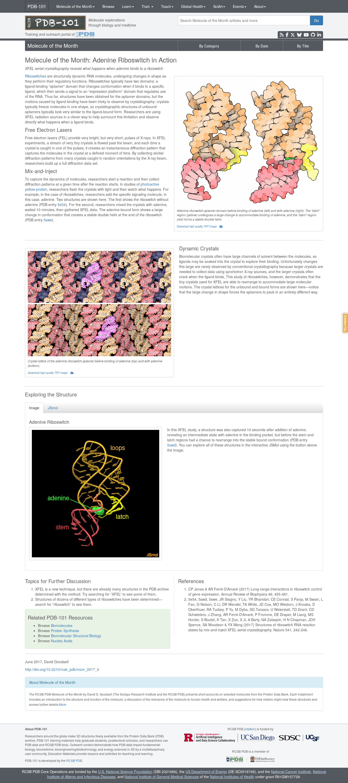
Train (146, 6)
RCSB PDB (74, 760)
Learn (126, 6)
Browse (108, 6)
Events (238, 6)
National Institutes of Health (232, 776)
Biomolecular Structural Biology (76, 635)
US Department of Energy (206, 771)
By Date (262, 45)
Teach (166, 6)
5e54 (62, 204)
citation (250, 729)
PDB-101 (37, 6)
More (62, 704)
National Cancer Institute (291, 771)
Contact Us (345, 323)
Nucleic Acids (61, 640)
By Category (209, 45)
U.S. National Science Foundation (125, 771)
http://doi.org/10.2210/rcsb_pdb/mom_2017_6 (62, 669)
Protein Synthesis (65, 630)
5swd (171, 444)
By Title (303, 45)
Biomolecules (61, 625)
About (258, 6)
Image (34, 407)
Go (316, 20)
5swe (48, 219)
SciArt (218, 6)
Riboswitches (35, 76)
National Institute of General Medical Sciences (162, 776)
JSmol (53, 407)
